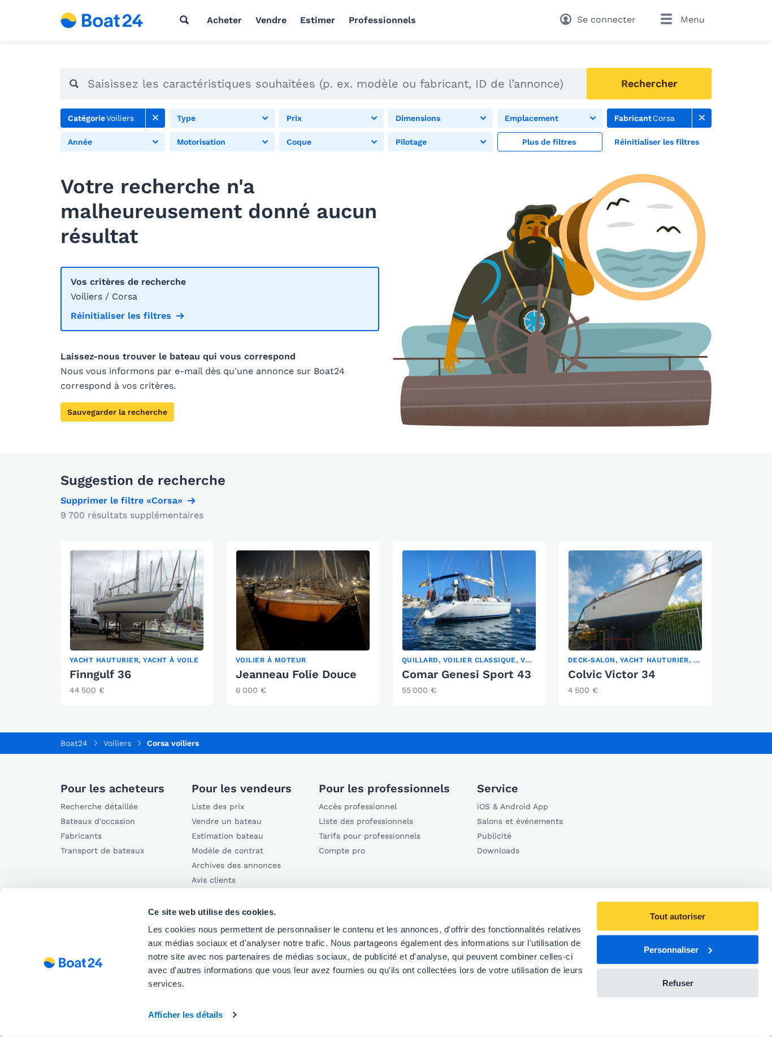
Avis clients (214, 879)
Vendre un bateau (227, 821)
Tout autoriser (677, 916)
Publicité (494, 835)
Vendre (271, 20)
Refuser (677, 982)
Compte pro (342, 850)
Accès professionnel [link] (358, 806)
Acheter (224, 20)
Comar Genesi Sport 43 (466, 674)
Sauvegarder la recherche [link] (117, 411)
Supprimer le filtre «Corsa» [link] (121, 500)
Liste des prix (218, 806)
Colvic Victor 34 (612, 674)
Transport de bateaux (102, 850)
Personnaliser (671, 949)
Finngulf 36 (100, 674)
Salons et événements (520, 821)
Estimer (317, 20)
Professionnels (382, 20)
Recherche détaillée (99, 806)
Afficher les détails (185, 1014)
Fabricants (81, 835)
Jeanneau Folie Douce (296, 674)
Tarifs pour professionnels (369, 835)
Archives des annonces (236, 865)
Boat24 (74, 743)
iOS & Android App (512, 806)
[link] (155, 118)
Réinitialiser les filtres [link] (121, 315)
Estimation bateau (227, 835)
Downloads (498, 850)
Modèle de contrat (227, 850)
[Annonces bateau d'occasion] (102, 20)
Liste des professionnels (366, 821)
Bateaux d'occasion (97, 821)
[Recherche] (186, 19)
